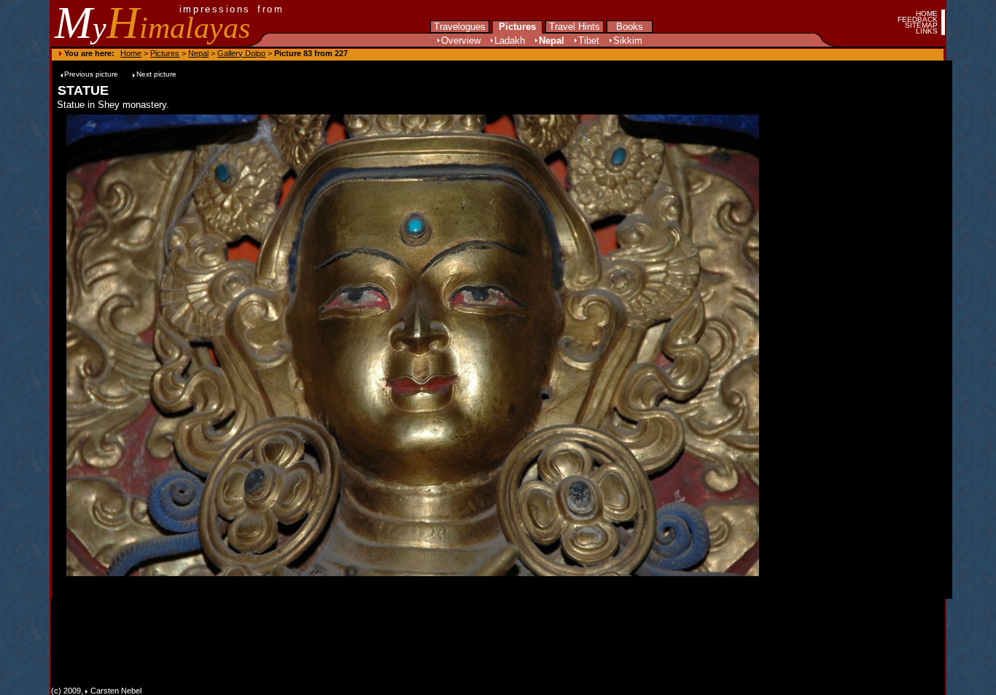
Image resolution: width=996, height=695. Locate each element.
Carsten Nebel (115, 690)
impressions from (231, 9)
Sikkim (627, 40)
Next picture (156, 74)
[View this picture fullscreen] (415, 572)
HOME (927, 13)
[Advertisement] (814, 345)
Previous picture (92, 74)
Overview (461, 40)
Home (130, 53)
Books (629, 26)
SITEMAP (921, 25)
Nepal (551, 40)
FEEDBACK (918, 19)
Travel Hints (574, 26)
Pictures (517, 26)
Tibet (588, 40)
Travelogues (460, 26)
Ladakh (509, 40)
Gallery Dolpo (241, 53)
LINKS (927, 31)
